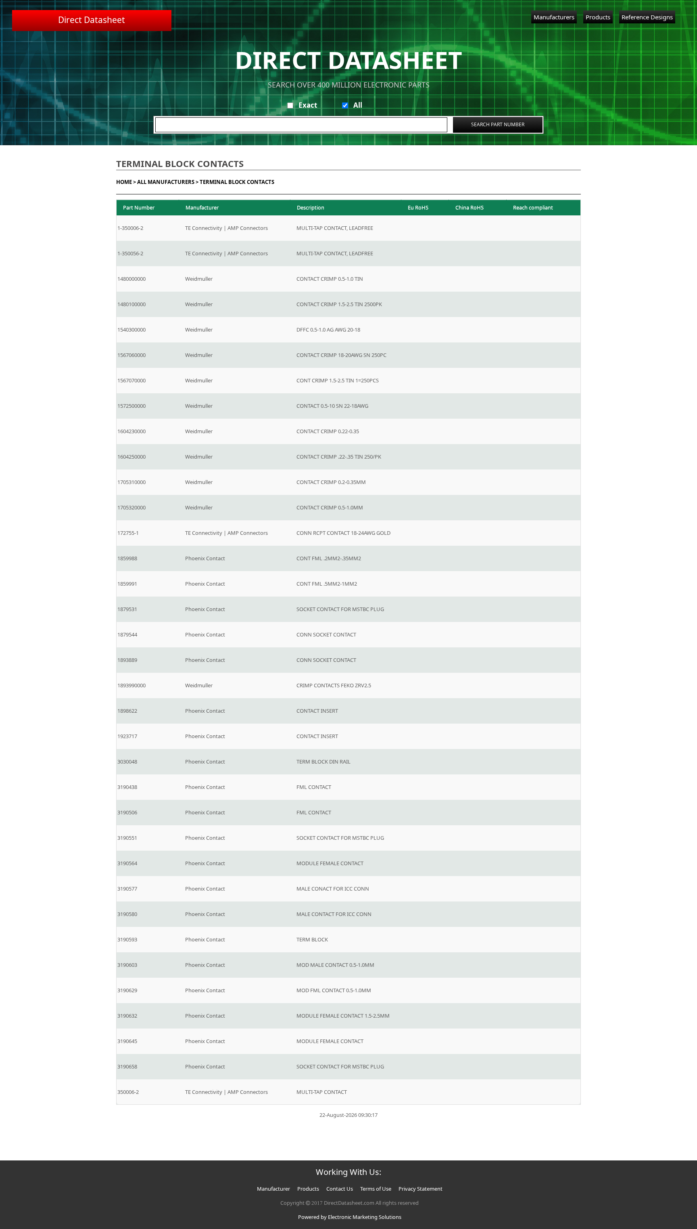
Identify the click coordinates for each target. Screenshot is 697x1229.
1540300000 (131, 329)
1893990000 (131, 685)
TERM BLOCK (312, 939)
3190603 (127, 964)
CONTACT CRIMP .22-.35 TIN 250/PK (338, 456)
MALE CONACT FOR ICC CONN (332, 888)
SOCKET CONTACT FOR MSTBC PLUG (340, 609)
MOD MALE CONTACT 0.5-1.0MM (335, 964)
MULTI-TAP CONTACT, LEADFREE (334, 228)
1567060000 (131, 355)
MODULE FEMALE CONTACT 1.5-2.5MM (343, 1015)
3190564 (127, 863)
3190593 (127, 939)
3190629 (127, 990)
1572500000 (131, 405)
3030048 (127, 761)
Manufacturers (554, 17)
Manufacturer (273, 1188)
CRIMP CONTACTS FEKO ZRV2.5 (333, 685)
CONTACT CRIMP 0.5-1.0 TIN (329, 278)
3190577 (127, 888)
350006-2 (128, 1091)
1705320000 (131, 507)
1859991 (127, 583)
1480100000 (131, 304)
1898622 (127, 710)
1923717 (127, 736)
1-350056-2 (130, 253)
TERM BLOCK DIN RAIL (323, 761)
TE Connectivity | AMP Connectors (226, 228)
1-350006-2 (130, 228)
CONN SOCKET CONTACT (326, 634)
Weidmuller (199, 278)
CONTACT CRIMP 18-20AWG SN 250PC (341, 355)
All (357, 105)
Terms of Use (375, 1188)
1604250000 (131, 456)
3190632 (127, 1015)
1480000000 (131, 278)
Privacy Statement (420, 1188)
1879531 (127, 609)
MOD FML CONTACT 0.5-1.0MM (333, 990)
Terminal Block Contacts (237, 182)
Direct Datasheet (91, 19)
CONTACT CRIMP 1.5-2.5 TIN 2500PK (339, 304)
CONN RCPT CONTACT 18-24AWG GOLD (343, 532)
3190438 (127, 787)
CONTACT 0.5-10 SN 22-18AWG (332, 405)
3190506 (127, 812)
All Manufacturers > (167, 182)
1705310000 (131, 482)
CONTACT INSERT (317, 710)
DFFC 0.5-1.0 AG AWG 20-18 (328, 329)
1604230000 (131, 431)
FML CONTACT (313, 787)
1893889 (127, 660)
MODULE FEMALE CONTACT (329, 863)
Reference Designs (647, 17)
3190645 (127, 1041)
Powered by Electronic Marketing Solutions (349, 1217)
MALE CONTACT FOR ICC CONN (333, 914)
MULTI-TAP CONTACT (321, 1091)
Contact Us (339, 1188)
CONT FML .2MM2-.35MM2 (328, 558)
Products (598, 17)
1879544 (127, 634)
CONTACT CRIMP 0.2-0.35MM (331, 482)
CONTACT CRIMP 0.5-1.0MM (329, 507)
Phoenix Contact (205, 558)
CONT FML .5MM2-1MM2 (326, 583)
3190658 (127, 1066)
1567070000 (131, 380)
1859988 (127, 558)
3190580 (127, 914)
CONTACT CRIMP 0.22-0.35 (327, 431)
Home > (126, 182)
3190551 (127, 837)
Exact (307, 105)
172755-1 (128, 532)
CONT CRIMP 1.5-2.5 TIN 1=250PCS (337, 380)
